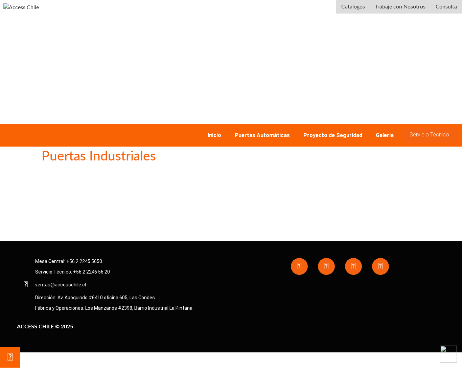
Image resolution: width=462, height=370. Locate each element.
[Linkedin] (380, 266)
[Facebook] (299, 266)
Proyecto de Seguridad (332, 135)
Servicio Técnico (429, 134)
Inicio (214, 135)
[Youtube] (353, 266)
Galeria (385, 135)
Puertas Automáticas (262, 135)
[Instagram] (326, 266)
